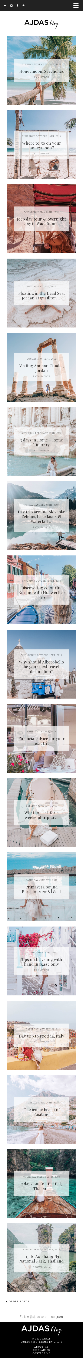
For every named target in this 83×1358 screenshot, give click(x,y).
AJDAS (46, 1339)
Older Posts (18, 1301)
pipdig (58, 1342)
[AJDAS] (41, 15)
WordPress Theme (34, 1342)
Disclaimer (41, 1350)
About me (41, 1347)
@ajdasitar (37, 1316)
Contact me (41, 1353)
